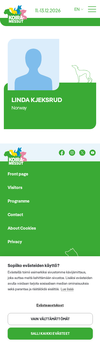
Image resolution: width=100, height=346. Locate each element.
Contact (15, 214)
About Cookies (22, 228)
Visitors (15, 187)
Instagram (72, 153)
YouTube (92, 153)
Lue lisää (67, 289)
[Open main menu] (92, 9)
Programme (18, 201)
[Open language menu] (81, 9)
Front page (18, 173)
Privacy (15, 241)
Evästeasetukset (50, 305)
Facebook (62, 153)
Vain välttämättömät (50, 319)
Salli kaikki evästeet (50, 333)
